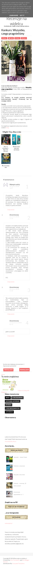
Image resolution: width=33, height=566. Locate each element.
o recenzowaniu (17, 397)
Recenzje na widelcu (16, 21)
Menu (3, 374)
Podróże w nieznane (19, 466)
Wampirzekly (15, 184)
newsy (8, 397)
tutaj (7, 127)
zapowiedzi (9, 412)
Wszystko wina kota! (19, 474)
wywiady (8, 404)
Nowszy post (24, 369)
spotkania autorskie (12, 401)
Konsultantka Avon (10, 441)
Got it (22, 15)
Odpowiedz (10, 209)
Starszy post (8, 369)
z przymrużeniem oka (13, 408)
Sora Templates (15, 560)
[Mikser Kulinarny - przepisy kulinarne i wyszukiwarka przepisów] (9, 390)
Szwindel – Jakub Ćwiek (20, 457)
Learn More (13, 15)
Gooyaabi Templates (18, 563)
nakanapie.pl (8, 523)
